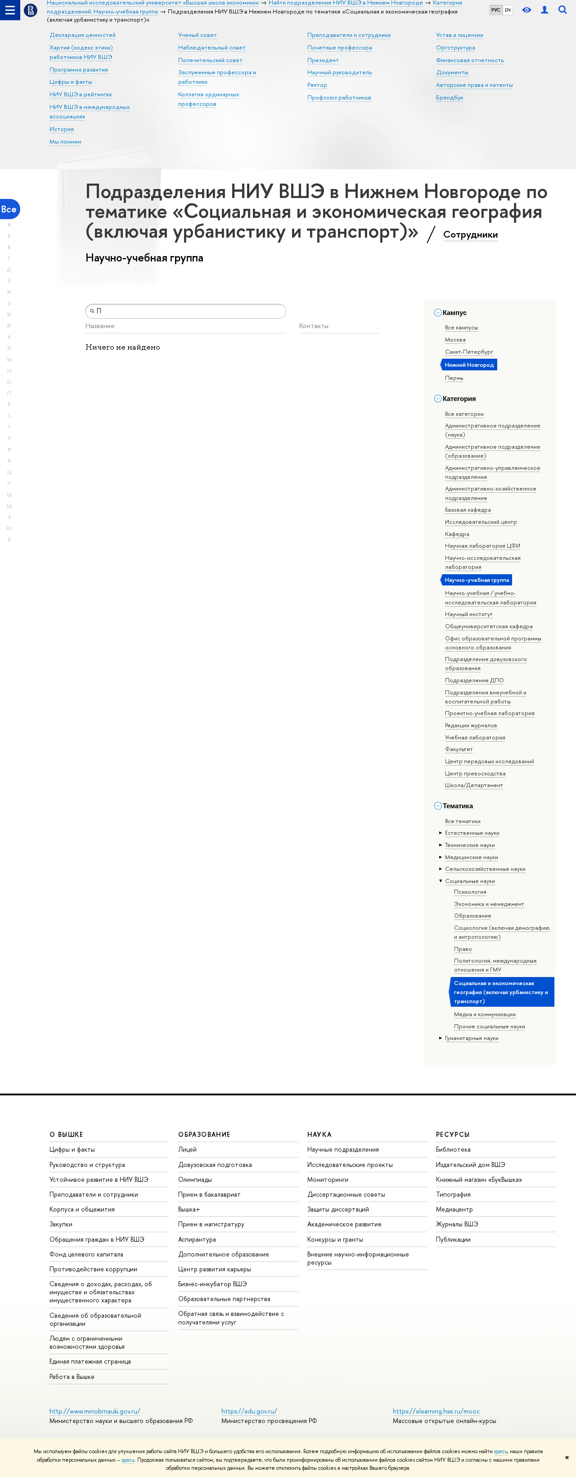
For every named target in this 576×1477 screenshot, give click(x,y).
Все (9, 209)
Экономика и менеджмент (489, 904)
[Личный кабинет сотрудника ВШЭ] (544, 10)
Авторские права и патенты (474, 85)
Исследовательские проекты (350, 1164)
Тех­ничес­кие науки (470, 845)
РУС (495, 10)
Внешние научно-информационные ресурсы (358, 1258)
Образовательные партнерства (224, 1298)
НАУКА (319, 1134)
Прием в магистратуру (211, 1224)
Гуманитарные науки (472, 1038)
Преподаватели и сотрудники (349, 35)
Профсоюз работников (339, 97)
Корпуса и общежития (82, 1209)
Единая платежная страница (90, 1361)
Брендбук (449, 97)
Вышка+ (189, 1209)
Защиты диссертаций (338, 1209)
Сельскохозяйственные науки (485, 869)
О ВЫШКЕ (67, 1134)
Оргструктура (455, 47)
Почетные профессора (339, 47)
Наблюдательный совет (212, 47)
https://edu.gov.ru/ (249, 1411)
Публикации (453, 1239)
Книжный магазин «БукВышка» (479, 1179)
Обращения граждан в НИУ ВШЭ (97, 1239)
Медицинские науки (471, 857)
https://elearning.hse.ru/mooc (436, 1411)
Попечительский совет (210, 60)
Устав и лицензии (459, 35)
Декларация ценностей (83, 35)
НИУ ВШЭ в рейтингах (81, 94)
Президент (323, 60)
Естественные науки (472, 833)
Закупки (61, 1224)
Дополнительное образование (223, 1254)
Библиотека (453, 1149)
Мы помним (65, 141)
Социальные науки (470, 881)
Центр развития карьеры (214, 1269)
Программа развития (79, 69)
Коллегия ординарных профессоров (208, 99)
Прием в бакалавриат (209, 1194)
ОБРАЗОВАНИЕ (204, 1134)
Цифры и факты (71, 81)
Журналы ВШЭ (457, 1224)
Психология (470, 891)
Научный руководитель (339, 72)
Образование (472, 915)
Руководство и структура (87, 1164)
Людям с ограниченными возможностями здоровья (87, 1342)
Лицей (187, 1149)
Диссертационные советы (346, 1194)
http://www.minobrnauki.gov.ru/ (95, 1411)
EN (508, 10)
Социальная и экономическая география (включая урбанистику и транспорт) (501, 992)
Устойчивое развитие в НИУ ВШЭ (99, 1179)
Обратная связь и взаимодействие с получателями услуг (231, 1317)
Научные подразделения (343, 1149)
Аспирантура (197, 1239)
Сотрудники (470, 234)
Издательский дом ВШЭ (470, 1164)
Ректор (317, 85)
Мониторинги (327, 1179)
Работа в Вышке (72, 1376)
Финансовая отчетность (470, 60)
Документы (452, 72)
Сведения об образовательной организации (95, 1319)
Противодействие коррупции (93, 1269)
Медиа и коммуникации (485, 1014)
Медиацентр (454, 1209)
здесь (500, 1451)
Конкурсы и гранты (335, 1239)
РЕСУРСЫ (453, 1134)
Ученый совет (197, 35)
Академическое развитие (344, 1224)
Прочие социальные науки (489, 1026)
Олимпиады (195, 1179)
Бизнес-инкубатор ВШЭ (212, 1283)
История (62, 129)
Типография (453, 1194)
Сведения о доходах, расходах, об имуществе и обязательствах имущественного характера (101, 1291)
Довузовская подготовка (215, 1164)
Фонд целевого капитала (86, 1254)
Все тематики (463, 821)
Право (463, 949)
